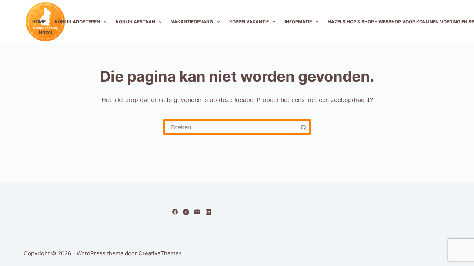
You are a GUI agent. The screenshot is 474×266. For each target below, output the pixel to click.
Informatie (298, 21)
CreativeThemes (160, 253)
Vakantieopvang (192, 21)
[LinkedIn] (208, 212)
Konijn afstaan (135, 21)
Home (39, 21)
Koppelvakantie (249, 21)
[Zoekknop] (303, 127)
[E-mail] (197, 212)
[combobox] (231, 127)
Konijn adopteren (77, 21)
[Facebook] (175, 212)
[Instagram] (186, 212)
